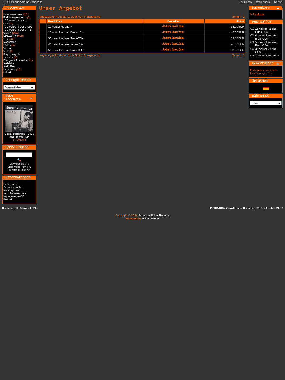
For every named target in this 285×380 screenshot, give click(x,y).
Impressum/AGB (13, 196)
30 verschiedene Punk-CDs (65, 38)
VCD (6, 51)
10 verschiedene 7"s (18, 29)
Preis (240, 21)
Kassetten (9, 41)
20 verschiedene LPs (18, 26)
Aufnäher (9, 66)
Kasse (278, 1)
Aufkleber (9, 63)
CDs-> (7, 32)
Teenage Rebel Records (154, 215)
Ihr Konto (246, 1)
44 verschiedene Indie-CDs (65, 44)
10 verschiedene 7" (60, 26)
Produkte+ (55, 21)
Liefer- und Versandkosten (13, 185)
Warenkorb (263, 1)
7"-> (6, 38)
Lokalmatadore (13, 14)
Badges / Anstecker (15, 60)
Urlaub (7, 72)
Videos (7, 48)
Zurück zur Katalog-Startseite (24, 1)
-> (14, 17)
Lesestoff (9, 69)
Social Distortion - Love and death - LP (19, 135)
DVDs (7, 44)
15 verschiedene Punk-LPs (65, 32)
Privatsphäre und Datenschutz (14, 192)
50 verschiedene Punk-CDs (65, 49)
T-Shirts (8, 57)
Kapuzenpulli (11, 54)
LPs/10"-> (9, 35)
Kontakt (8, 199)
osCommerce (150, 218)
